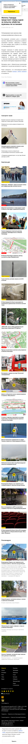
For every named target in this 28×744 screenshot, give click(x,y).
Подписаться (11, 11)
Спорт (14, 674)
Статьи (3, 670)
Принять (14, 741)
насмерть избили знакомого (19, 71)
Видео (2, 679)
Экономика (15, 670)
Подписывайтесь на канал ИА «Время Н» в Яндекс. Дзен (14, 95)
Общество (15, 672)
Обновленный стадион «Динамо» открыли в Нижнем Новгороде (12, 625)
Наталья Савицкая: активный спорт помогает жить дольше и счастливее (13, 653)
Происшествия (16, 681)
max (13, 691)
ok (8, 691)
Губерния (15, 679)
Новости (3, 668)
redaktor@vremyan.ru (8, 724)
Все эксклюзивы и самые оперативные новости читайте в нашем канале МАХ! (14, 84)
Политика (15, 668)
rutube (10, 691)
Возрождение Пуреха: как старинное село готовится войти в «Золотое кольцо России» (13, 561)
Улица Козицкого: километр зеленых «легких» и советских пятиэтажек (13, 598)
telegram (6, 691)
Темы (2, 676)
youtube (4, 691)
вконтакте (2, 691)
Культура (15, 676)
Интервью (3, 672)
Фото (2, 674)
